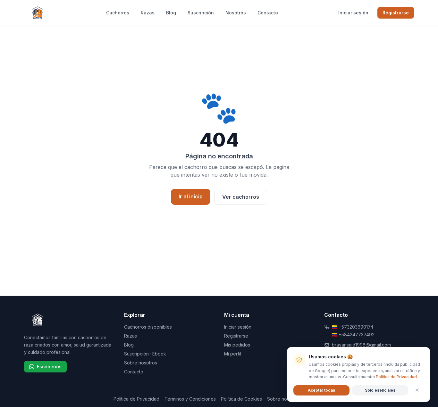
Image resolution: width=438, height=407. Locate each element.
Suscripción (201, 12)
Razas (148, 12)
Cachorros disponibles (148, 327)
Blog (171, 12)
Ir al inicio (191, 196)
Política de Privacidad (136, 399)
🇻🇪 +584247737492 (353, 334)
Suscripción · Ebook (145, 353)
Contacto (267, 12)
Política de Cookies (241, 399)
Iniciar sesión (353, 12)
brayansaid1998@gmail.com (361, 344)
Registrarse (396, 12)
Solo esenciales (380, 389)
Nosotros (235, 12)
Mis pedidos (237, 344)
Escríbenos (49, 366)
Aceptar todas (321, 389)
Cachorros (117, 12)
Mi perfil (232, 353)
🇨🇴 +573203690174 (352, 327)
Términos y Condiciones (190, 399)
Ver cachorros (240, 197)
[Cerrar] (417, 390)
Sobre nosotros (140, 362)
